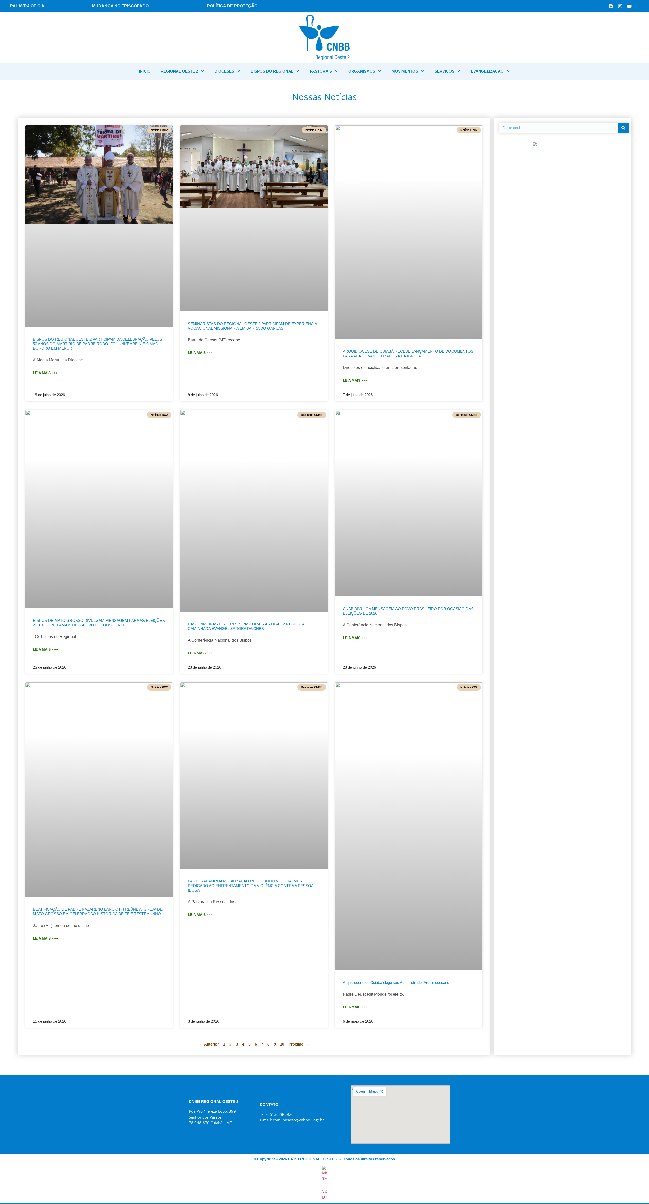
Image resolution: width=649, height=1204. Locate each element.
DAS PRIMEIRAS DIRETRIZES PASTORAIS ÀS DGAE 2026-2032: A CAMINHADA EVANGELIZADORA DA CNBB (246, 626)
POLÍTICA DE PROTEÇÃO (232, 6)
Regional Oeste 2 (179, 71)
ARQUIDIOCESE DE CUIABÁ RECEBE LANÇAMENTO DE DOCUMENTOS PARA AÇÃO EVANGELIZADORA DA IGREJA (408, 353)
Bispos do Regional (272, 71)
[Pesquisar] (623, 128)
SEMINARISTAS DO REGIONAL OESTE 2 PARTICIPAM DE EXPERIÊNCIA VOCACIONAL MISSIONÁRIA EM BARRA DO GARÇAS (252, 326)
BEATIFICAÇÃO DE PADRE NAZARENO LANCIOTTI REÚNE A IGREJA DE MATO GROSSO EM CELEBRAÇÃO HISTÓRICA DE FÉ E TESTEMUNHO (98, 911)
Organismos (361, 71)
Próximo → (298, 1044)
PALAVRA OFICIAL (28, 6)
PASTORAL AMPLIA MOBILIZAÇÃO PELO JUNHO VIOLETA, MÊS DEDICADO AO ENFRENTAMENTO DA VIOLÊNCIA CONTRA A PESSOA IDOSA (250, 885)
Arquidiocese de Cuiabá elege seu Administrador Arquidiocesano (396, 982)
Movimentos (405, 71)
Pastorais (321, 71)
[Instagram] (620, 6)
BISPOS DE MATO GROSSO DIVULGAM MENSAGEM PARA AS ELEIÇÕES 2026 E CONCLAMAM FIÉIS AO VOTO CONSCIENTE (99, 622)
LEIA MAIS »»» (45, 373)
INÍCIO (145, 71)
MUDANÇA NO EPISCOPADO (120, 6)
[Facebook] (611, 6)
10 (282, 1044)
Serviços (444, 71)
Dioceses (224, 71)
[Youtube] (629, 6)
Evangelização (487, 71)
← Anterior (209, 1044)
